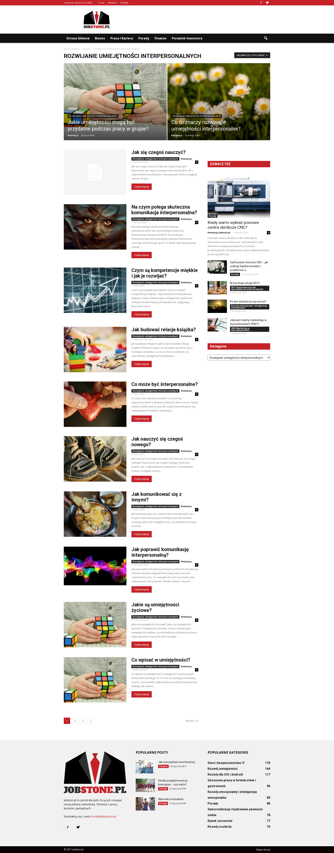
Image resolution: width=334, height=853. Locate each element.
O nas (101, 2)
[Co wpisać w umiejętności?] (95, 680)
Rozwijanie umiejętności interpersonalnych (93, 116)
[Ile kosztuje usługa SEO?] (217, 287)
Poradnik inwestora (187, 38)
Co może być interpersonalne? (164, 384)
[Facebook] (261, 2)
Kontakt (124, 2)
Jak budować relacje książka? (163, 329)
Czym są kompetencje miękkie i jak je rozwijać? (164, 273)
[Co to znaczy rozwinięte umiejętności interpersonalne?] (218, 104)
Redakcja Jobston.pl (219, 232)
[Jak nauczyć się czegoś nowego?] (95, 459)
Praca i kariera (121, 38)
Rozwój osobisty (220, 826)
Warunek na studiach (171, 799)
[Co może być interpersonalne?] (95, 404)
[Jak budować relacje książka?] (95, 349)
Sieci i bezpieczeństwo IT (226, 763)
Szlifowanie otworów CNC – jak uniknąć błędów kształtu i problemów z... (249, 266)
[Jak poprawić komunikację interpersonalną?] (95, 566)
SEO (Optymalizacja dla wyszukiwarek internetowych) (247, 288)
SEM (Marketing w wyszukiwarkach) (240, 329)
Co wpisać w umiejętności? (160, 660)
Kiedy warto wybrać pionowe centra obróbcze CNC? (233, 225)
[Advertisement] (200, 19)
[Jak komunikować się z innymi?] (95, 514)
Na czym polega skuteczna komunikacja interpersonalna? (164, 209)
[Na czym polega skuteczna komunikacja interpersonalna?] (95, 227)
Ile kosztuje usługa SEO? (245, 283)
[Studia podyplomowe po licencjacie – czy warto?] (145, 785)
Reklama (112, 2)
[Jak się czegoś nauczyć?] (95, 172)
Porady (143, 38)
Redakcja (73, 135)
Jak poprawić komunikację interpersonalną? (160, 552)
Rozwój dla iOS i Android (225, 774)
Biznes (100, 38)
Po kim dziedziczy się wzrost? (248, 301)
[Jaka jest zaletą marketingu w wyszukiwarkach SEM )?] (217, 324)
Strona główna (77, 38)
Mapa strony (263, 849)
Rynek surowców (220, 821)
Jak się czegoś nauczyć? (158, 152)
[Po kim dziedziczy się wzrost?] (217, 306)
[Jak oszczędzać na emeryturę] (145, 766)
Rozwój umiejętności (223, 769)
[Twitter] (267, 2)
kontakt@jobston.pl (104, 816)
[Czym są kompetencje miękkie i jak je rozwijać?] (95, 290)
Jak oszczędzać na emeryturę (176, 762)
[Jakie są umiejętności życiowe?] (95, 624)
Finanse (160, 38)
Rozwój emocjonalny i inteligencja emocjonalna (249, 306)
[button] (265, 38)
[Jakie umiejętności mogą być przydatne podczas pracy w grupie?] (115, 95)
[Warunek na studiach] (145, 804)
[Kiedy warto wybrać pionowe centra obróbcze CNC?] (239, 195)
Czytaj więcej (141, 186)
